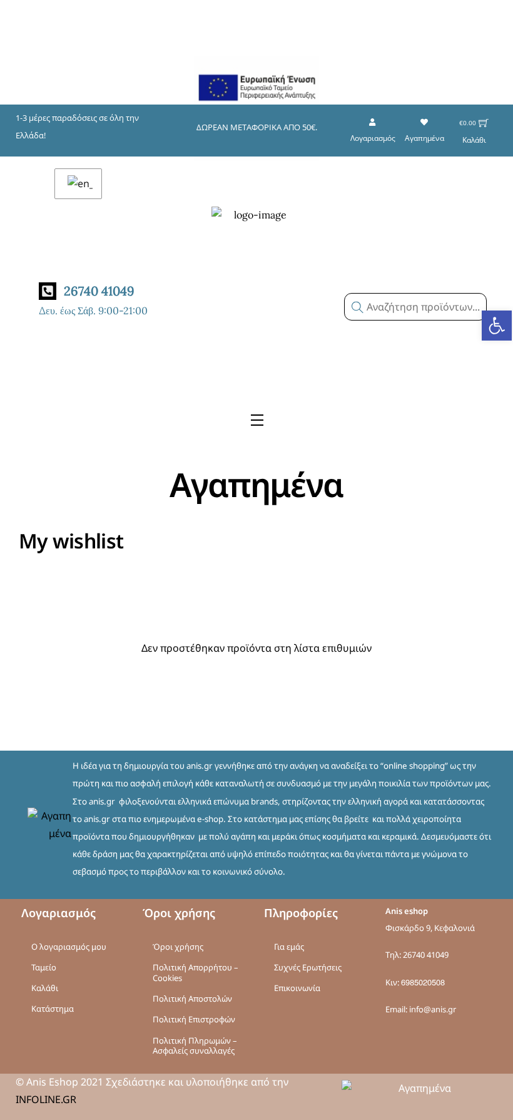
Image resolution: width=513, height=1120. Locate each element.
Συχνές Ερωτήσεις (308, 967)
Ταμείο (43, 967)
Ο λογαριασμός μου (68, 946)
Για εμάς (289, 946)
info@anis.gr (432, 1009)
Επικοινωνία (297, 988)
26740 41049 (426, 954)
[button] (497, 326)
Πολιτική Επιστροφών (194, 1019)
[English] (78, 184)
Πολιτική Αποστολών (192, 998)
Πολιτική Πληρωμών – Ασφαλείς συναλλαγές (195, 1046)
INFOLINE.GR (46, 1099)
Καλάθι (44, 988)
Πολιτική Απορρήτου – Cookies (195, 973)
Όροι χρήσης (178, 946)
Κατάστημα (52, 1008)
